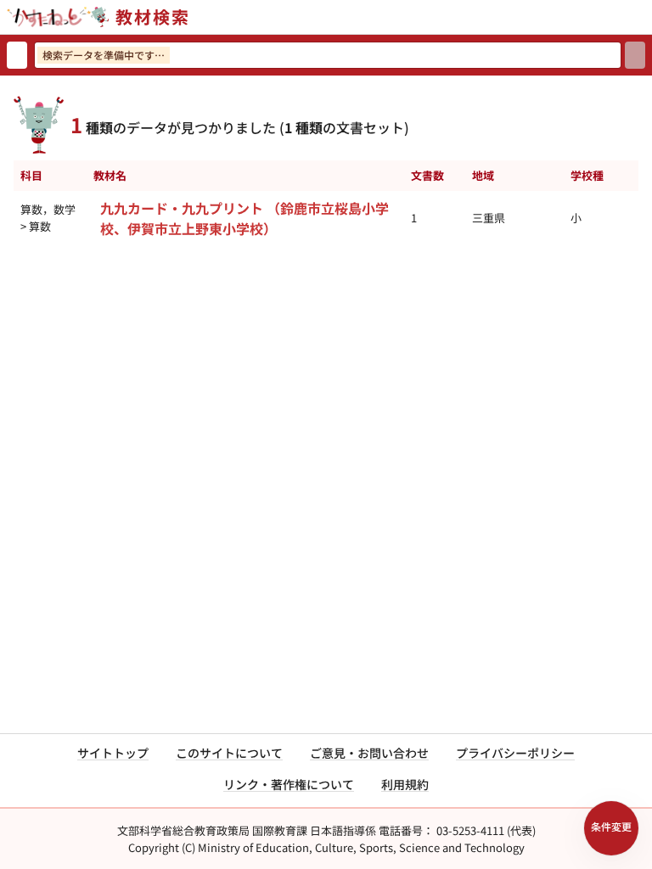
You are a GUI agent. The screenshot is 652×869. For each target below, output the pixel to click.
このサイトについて (229, 752)
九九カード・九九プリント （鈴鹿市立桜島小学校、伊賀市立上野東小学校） (244, 218)
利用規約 (405, 784)
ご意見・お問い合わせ (369, 752)
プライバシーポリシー (515, 752)
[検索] (635, 55)
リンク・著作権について (288, 784)
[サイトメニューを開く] (645, 17)
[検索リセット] (17, 55)
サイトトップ (113, 752)
